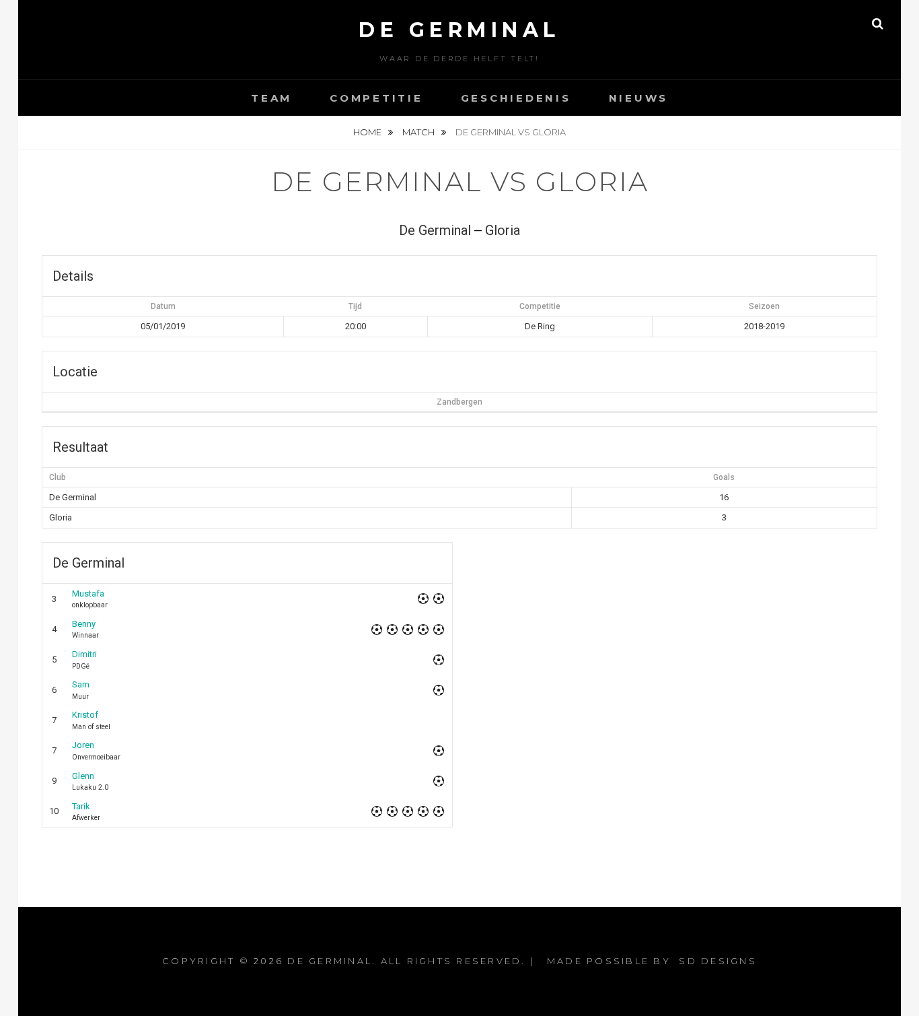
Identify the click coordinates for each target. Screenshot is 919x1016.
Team (271, 98)
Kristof (85, 715)
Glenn (83, 776)
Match (419, 132)
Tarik (81, 806)
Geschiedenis (516, 98)
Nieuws (639, 98)
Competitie (376, 98)
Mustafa (88, 593)
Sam (80, 684)
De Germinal (459, 30)
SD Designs (718, 960)
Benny (84, 624)
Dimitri (84, 654)
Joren (83, 745)
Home (368, 132)
